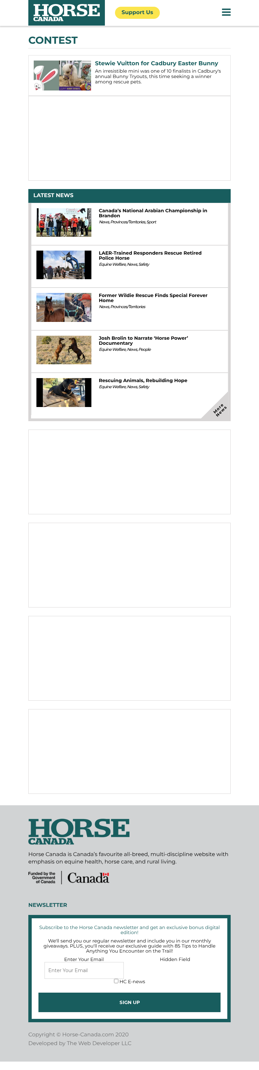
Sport (151, 222)
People (144, 349)
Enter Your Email (84, 959)
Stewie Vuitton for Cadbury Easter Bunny (156, 63)
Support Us (137, 12)
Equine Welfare (112, 264)
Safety (143, 264)
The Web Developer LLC (99, 1043)
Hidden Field (175, 959)
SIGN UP (129, 1002)
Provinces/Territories (127, 222)
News (104, 222)
